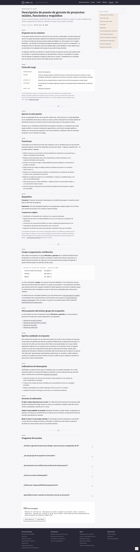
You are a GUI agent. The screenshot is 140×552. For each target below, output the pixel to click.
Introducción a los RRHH (28, 534)
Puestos (111, 2)
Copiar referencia (29, 519)
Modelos (105, 2)
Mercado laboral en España (86, 534)
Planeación (24, 536)
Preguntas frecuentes (106, 47)
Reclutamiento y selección (28, 541)
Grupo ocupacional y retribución (108, 31)
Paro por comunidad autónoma (87, 536)
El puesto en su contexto (106, 15)
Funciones (103, 24)
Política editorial (111, 534)
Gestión (99, 2)
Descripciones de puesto (57, 536)
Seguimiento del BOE (85, 541)
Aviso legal (110, 536)
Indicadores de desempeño (107, 40)
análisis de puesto (34, 99)
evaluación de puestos (50, 374)
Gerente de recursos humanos (32, 320)
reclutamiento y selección (34, 237)
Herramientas (83, 543)
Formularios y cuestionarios (58, 538)
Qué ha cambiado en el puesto (108, 37)
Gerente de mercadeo (30, 325)
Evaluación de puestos (27, 545)
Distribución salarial (85, 538)
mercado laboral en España (71, 295)
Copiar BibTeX (40, 519)
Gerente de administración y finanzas (34, 323)
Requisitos (103, 27)
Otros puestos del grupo (106, 34)
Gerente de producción (30, 327)
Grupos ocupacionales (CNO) (87, 545)
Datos (116, 2)
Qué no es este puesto (106, 21)
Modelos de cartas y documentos (59, 534)
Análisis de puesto (26, 538)
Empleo (93, 2)
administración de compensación (32, 302)
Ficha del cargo (104, 18)
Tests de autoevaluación (57, 541)
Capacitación (25, 543)
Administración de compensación (30, 547)
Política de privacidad (112, 538)
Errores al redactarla (105, 44)
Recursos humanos (84, 2)
